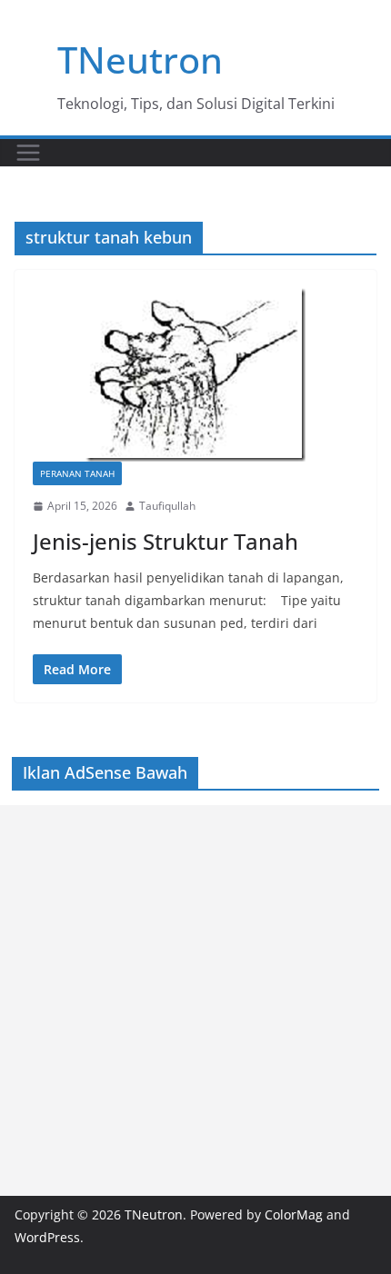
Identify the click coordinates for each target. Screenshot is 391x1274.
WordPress (47, 1237)
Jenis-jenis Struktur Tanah (165, 541)
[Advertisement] (195, 1000)
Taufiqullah (167, 505)
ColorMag (294, 1214)
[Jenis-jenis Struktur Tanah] (195, 375)
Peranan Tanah (77, 473)
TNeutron (140, 60)
